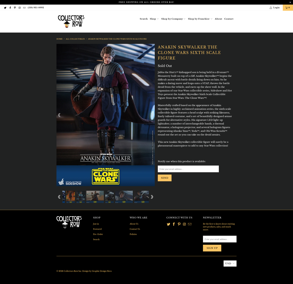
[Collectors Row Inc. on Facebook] (10, 7)
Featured (97, 229)
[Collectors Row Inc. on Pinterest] (14, 7)
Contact (228, 19)
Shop (153, 19)
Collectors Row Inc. (73, 271)
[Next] (152, 115)
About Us (134, 224)
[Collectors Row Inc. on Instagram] (19, 7)
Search (144, 19)
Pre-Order (98, 234)
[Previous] (59, 115)
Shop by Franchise (199, 19)
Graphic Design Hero (102, 271)
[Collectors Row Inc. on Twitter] (5, 7)
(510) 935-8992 (36, 7)
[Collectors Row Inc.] (71, 21)
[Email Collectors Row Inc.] (24, 7)
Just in (96, 224)
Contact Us (135, 229)
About (218, 19)
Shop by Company (172, 19)
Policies (133, 234)
